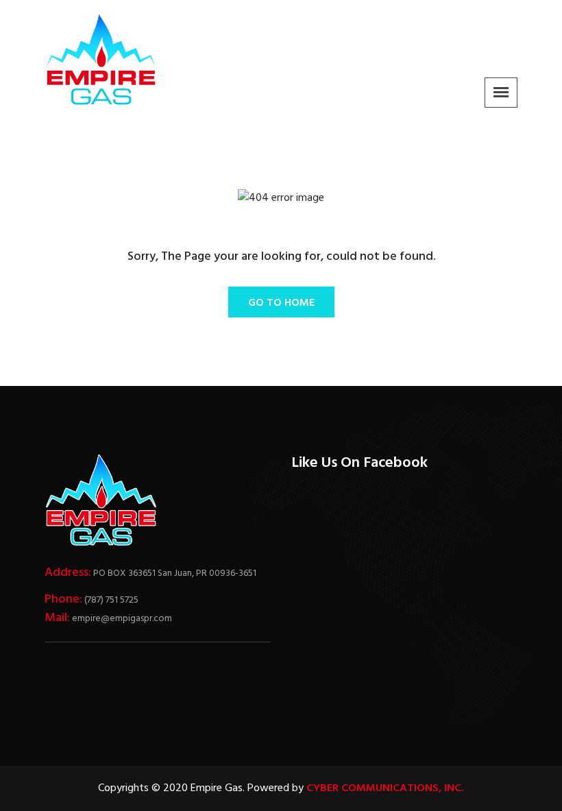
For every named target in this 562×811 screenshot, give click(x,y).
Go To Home (281, 303)
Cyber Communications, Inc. (385, 788)
